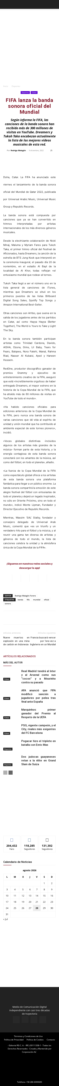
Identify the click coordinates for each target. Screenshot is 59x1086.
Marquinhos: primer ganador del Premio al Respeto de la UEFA (38, 713)
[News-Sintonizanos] (27, 828)
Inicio (5, 86)
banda (20, 599)
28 (37, 908)
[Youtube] (42, 1019)
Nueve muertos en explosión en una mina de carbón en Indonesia (16, 641)
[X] (34, 1019)
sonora (8, 603)
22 (44, 901)
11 (15, 895)
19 (23, 901)
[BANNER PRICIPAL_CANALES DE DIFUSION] (29, 15)
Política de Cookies (35, 1039)
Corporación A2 (29, 1052)
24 (7, 908)
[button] (5, 4)
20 (30, 901)
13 (30, 895)
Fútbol (34, 92)
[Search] (54, 4)
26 (23, 908)
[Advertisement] (29, 51)
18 (15, 901)
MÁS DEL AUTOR (12, 662)
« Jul (5, 919)
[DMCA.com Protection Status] (29, 1077)
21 (37, 901)
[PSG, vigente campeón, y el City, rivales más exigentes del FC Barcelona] (11, 729)
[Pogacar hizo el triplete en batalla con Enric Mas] (11, 744)
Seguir (29, 838)
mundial (36, 599)
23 (51, 901)
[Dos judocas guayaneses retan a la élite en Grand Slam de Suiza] (11, 760)
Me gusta (11, 838)
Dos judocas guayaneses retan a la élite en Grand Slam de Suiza (38, 760)
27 (30, 908)
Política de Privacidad (13, 1039)
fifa (28, 599)
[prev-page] (5, 773)
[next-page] (11, 773)
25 (15, 908)
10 (7, 895)
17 (7, 901)
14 (37, 895)
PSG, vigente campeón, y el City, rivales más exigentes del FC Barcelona (38, 729)
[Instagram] (25, 1019)
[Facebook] (16, 1019)
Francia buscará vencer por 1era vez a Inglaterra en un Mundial (43, 641)
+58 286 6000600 (34, 1082)
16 (51, 895)
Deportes (16, 86)
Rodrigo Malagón (18, 150)
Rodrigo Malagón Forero (25, 595)
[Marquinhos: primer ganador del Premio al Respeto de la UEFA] (11, 713)
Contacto (51, 1039)
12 (23, 895)
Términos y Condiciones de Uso (28, 1036)
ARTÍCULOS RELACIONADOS (19, 656)
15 (44, 895)
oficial (46, 599)
